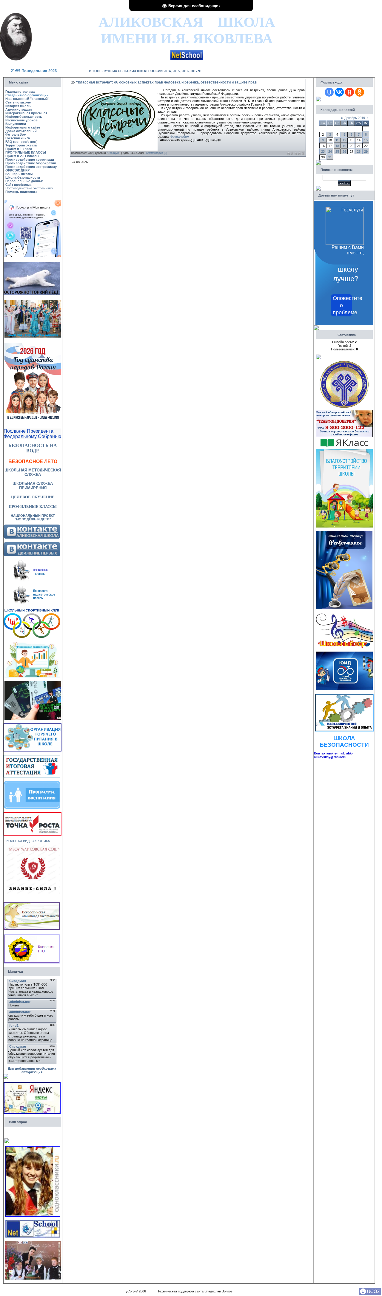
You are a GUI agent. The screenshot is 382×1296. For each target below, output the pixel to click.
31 (330, 157)
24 (330, 151)
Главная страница (20, 91)
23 (323, 151)
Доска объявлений (21, 131)
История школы (18, 106)
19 (344, 146)
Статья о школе (18, 102)
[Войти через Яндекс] (349, 92)
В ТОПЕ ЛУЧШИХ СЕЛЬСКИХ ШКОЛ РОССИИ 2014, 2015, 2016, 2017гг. (145, 71)
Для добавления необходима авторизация (32, 1070)
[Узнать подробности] (32, 814)
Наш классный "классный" (27, 98)
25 (337, 151)
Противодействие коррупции (29, 159)
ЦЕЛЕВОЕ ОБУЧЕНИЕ (33, 497)
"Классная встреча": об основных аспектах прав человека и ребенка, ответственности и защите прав (166, 82)
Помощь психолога (21, 192)
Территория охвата (21, 145)
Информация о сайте (22, 127)
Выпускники (15, 124)
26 (344, 151)
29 (366, 151)
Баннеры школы (19, 174)
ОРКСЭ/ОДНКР (17, 170)
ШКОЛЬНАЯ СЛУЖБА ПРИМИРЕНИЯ (33, 485)
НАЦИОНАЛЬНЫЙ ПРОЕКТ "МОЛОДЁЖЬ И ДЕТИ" (33, 517)
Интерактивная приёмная (26, 113)
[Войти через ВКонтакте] (339, 92)
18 (337, 146)
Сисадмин (113, 152)
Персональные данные (24, 181)
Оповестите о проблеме (342, 305)
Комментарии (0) (156, 152)
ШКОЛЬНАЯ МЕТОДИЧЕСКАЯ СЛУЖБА (32, 472)
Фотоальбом (15, 134)
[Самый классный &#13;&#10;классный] (33, 1242)
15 (366, 140)
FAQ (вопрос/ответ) (21, 141)
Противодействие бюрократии (30, 163)
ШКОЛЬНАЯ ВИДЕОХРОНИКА (27, 841)
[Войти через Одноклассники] (359, 92)
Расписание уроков (21, 120)
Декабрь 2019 (354, 118)
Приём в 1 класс (18, 149)
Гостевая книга (17, 138)
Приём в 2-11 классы (22, 156)
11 (337, 140)
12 (344, 140)
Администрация (18, 109)
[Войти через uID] (329, 92)
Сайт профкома (18, 184)
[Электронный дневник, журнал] (186, 52)
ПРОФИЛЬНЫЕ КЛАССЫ (25, 152)
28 (359, 151)
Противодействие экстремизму (31, 166)
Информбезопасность (23, 116)
